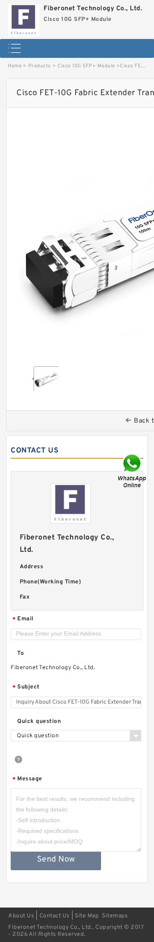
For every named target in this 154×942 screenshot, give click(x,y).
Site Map (87, 915)
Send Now (56, 859)
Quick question (39, 721)
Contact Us (54, 915)
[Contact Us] (132, 471)
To (20, 653)
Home (14, 66)
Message (27, 779)
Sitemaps (115, 915)
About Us (21, 915)
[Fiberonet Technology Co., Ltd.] (23, 18)
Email (23, 619)
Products (39, 66)
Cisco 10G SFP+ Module (86, 66)
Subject (26, 687)
